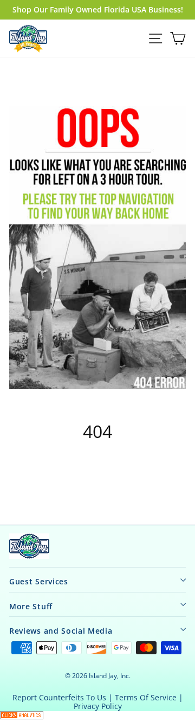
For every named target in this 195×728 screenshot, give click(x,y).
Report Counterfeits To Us (59, 697)
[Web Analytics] (97, 715)
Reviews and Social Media (61, 631)
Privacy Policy (98, 706)
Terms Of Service (146, 697)
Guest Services (38, 581)
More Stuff (31, 606)
